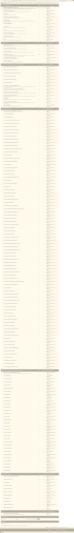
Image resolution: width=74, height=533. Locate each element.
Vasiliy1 (26, 525)
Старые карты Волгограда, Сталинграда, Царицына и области (13, 148)
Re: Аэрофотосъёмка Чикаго (50, 438)
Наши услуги (27, 5)
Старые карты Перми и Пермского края (10, 265)
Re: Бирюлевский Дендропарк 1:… (51, 85)
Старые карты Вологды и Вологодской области (11, 151)
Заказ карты (34, 0)
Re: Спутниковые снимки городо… (51, 23)
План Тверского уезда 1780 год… (51, 306)
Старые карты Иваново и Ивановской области (10, 161)
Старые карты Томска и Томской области (10, 309)
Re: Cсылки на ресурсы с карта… (51, 26)
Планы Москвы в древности (8, 82)
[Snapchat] (54, 529)
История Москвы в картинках (8, 54)
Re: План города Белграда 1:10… (51, 435)
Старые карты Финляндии (7, 454)
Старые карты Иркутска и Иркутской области (10, 167)
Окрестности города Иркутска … (51, 167)
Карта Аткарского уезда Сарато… (51, 284)
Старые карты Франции (7, 457)
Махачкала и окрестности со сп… (51, 230)
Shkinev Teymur (48, 55)
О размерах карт (44, 5)
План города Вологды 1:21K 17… (51, 151)
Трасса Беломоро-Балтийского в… (51, 491)
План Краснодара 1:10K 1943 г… (51, 208)
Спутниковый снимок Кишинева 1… (51, 432)
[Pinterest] (56, 529)
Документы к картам (7, 482)
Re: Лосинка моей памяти (50, 29)
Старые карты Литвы (7, 429)
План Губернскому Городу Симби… (51, 328)
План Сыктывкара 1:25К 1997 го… (51, 202)
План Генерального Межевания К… (51, 79)
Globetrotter (48, 486)
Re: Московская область (50, 101)
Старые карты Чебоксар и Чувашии (9, 344)
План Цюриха (48, 460)
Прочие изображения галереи (8, 507)
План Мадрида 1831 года (50, 400)
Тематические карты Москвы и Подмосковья (10, 95)
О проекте (50, 5)
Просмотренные (20, 0)
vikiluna (47, 33)
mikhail (47, 58)
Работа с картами (15, 0)
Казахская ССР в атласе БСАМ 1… (51, 410)
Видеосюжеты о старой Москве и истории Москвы (11, 513)
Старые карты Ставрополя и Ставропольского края (11, 300)
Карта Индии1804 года (49, 397)
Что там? (23, 0)
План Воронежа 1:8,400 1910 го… (51, 145)
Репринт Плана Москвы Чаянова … (51, 504)
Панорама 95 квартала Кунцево (51, 485)
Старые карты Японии (7, 470)
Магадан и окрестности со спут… (51, 224)
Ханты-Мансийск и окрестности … (51, 341)
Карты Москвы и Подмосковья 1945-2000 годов (11, 66)
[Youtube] (49, 529)
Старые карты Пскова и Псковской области (10, 268)
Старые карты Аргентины (7, 378)
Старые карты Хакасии (7, 338)
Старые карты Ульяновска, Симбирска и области (11, 328)
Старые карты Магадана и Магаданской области (11, 224)
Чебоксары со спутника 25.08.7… (51, 344)
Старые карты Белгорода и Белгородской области (11, 129)
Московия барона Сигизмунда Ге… (51, 82)
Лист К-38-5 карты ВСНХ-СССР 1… (51, 300)
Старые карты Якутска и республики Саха (10, 360)
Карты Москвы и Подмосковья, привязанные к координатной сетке (12, 64)
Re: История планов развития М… (51, 57)
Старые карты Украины (7, 451)
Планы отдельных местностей (8, 479)
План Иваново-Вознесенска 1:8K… (51, 161)
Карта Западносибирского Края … (51, 249)
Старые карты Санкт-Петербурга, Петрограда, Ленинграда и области (14, 281)
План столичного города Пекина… (51, 416)
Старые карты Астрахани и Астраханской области (11, 123)
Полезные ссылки (6, 26)
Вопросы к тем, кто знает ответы (15, 5)
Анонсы (5, 29)
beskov (47, 61)
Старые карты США (7, 438)
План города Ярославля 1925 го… (51, 366)
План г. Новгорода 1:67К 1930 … (51, 246)
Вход (29, 0)
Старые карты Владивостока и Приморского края (11, 139)
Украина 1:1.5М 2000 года (50, 451)
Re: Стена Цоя (48, 513)
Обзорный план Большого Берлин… (51, 391)
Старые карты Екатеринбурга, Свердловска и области (12, 158)
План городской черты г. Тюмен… (51, 319)
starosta (47, 105)
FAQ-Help (31, 0)
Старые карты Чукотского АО (8, 357)
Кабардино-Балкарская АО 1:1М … (51, 170)
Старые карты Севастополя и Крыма (9, 290)
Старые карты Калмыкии (7, 180)
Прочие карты (6, 98)
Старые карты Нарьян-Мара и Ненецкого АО (10, 240)
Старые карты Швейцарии (8, 460)
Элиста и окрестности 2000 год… (51, 180)
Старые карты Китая (7, 416)
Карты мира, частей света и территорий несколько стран (12, 372)
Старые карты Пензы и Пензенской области (10, 262)
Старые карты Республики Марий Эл (9, 227)
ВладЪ (47, 489)
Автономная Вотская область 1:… (51, 322)
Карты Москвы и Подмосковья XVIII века (10, 79)
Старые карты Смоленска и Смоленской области (11, 297)
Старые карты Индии (7, 397)
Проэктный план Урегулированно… (51, 281)
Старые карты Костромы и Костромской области (11, 205)
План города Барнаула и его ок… (51, 126)
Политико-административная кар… (51, 419)
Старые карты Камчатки (7, 186)
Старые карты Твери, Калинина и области (10, 306)
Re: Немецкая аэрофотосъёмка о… (51, 129)
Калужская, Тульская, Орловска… (51, 183)
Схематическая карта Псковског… (51, 268)
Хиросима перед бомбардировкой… (51, 470)
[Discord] (63, 529)
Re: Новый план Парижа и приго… (51, 457)
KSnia (47, 30)
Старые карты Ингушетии (7, 164)
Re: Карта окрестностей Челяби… (51, 347)
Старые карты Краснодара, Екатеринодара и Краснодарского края (14, 208)
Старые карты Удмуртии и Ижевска (9, 322)
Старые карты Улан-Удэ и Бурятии (9, 325)
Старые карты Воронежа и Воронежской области (11, 145)
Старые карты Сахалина (7, 287)
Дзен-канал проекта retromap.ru (51, 13)
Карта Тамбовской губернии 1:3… (51, 303)
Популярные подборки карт (8, 23)
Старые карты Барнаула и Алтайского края (10, 126)
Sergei (47, 345)
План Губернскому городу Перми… (51, 265)
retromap (48, 114)
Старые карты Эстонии (7, 467)
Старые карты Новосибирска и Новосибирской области (12, 249)
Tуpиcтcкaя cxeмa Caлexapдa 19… (51, 363)
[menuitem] (57, 527)
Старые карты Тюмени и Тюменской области (10, 319)
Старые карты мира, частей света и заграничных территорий (11, 370)
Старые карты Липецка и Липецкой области (10, 221)
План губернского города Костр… (51, 205)
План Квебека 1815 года (50, 413)
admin (47, 11)
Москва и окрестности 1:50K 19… (51, 69)
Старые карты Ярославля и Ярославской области (11, 366)
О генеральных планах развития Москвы (10, 57)
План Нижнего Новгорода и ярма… (51, 110)
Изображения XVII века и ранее (8, 504)
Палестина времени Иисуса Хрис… (51, 394)
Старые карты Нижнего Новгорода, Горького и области (12, 243)
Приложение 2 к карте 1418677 (50, 482)
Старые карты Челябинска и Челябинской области (11, 347)
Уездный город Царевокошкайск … (51, 227)
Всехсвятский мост (49, 501)
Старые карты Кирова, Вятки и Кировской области (11, 199)
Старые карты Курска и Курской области (10, 218)
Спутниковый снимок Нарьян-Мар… (51, 240)
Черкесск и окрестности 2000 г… (51, 189)
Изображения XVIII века (7, 501)
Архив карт (26, 0)
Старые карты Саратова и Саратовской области (11, 284)
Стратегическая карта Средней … (51, 372)
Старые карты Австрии (7, 375)
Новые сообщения (24, 5)
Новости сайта (20, 5)
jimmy (47, 102)
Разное (5, 39)
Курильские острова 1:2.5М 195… (51, 287)
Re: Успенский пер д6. (49, 488)
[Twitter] (52, 529)
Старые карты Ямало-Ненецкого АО (9, 363)
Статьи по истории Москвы (8, 51)
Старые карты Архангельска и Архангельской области (12, 120)
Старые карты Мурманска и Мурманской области (11, 237)
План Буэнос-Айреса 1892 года (51, 378)
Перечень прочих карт (49, 98)
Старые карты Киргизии (7, 419)
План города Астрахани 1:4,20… (51, 123)
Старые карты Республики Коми (8, 202)
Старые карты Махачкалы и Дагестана (9, 230)
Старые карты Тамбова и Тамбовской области (11, 303)
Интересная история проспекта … (51, 51)
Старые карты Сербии (7, 435)
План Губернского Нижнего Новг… (51, 243)
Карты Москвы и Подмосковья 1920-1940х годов (11, 69)
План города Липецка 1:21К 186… (51, 221)
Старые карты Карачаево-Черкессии (9, 189)
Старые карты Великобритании (8, 388)
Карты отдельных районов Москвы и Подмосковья (11, 85)
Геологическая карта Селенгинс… (51, 325)
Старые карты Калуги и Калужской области (10, 183)
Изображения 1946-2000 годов (8, 488)
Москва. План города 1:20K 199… (51, 66)
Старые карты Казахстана (7, 410)
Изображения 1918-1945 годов (8, 491)
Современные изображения (8, 485)
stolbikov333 (48, 27)
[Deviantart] (64, 529)
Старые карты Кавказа (7, 407)
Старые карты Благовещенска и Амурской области (11, 132)
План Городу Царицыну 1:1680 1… (51, 148)
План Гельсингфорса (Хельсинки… (51, 454)
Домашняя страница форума (3, 5)
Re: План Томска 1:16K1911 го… (51, 309)
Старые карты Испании (7, 400)
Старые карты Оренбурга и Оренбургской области (11, 259)
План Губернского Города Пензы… (51, 262)
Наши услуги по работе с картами (9, 10)
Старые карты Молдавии (7, 432)
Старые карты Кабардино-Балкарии (9, 170)
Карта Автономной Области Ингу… (51, 164)
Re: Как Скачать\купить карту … (51, 10)
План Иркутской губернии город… (51, 360)
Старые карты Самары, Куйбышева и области (10, 278)
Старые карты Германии (7, 391)
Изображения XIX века (7, 498)
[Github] (60, 529)
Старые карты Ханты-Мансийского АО (9, 341)
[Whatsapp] (50, 529)
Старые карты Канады (7, 413)
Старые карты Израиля (7, 394)
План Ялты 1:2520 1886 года (50, 290)
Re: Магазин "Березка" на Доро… (51, 54)
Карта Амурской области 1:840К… (51, 132)
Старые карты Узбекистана (8, 448)
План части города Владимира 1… (51, 142)
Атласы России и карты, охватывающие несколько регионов (13, 110)
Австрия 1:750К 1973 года (50, 375)
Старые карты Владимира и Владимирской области (11, 142)
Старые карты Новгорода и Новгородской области (11, 246)
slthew (47, 17)
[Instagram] (58, 529)
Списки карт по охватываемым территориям (10, 101)
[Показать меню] (73, 0)
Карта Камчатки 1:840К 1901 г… (51, 186)
